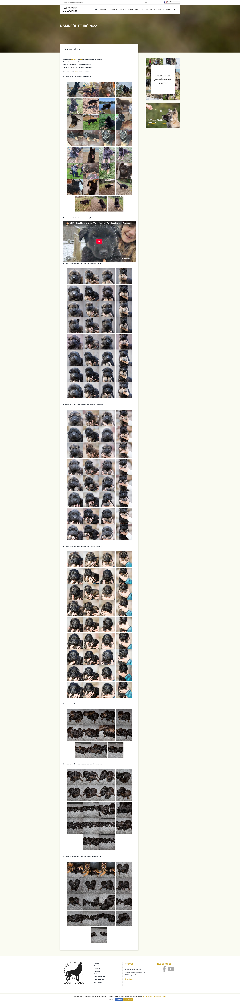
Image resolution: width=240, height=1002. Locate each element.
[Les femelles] (75, 717)
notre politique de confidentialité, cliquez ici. (155, 996)
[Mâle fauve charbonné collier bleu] (75, 325)
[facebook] (164, 969)
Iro (81, 59)
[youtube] (171, 969)
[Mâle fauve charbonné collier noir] (75, 309)
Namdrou (74, 59)
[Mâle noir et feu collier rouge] (75, 657)
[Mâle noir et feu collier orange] (75, 358)
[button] (174, 9)
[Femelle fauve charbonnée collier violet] (75, 276)
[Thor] (75, 89)
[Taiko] (107, 106)
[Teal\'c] (107, 89)
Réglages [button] (110, 999)
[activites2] (163, 59)
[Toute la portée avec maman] (75, 870)
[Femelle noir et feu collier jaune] (75, 434)
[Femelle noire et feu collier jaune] (75, 293)
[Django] (107, 187)
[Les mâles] (75, 733)
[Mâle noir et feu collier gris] (75, 374)
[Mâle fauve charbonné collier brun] (75, 342)
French (169, 2)
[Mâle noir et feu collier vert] (75, 390)
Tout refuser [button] (119, 999)
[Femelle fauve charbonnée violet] (75, 559)
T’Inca (76, 72)
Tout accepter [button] (128, 999)
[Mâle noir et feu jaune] (75, 576)
